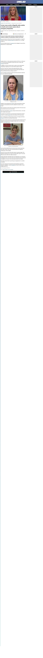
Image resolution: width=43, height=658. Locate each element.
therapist (2, 117)
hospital (9, 114)
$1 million (6, 122)
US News (7, 21)
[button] (25, 33)
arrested (2, 63)
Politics (35, 4)
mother (11, 110)
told (12, 103)
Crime (9, 169)
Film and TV (23, 4)
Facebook (12, 43)
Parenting (11, 169)
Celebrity (29, 4)
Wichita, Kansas (11, 40)
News (7, 4)
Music (11, 4)
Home (2, 21)
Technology (17, 4)
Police (2, 39)
